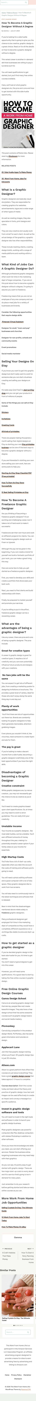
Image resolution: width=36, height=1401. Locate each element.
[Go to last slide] (2, 1299)
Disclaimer (27, 1375)
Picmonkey (8, 1026)
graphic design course (21, 1076)
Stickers (5, 412)
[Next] (33, 1299)
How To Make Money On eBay (14, 1227)
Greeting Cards (8, 425)
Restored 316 (26, 1389)
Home (7, 1375)
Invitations (6, 419)
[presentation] (18, 1295)
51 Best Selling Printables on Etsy (15, 492)
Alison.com (8, 1065)
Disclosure (13, 156)
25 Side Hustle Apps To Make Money (17, 172)
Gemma (6, 31)
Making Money (11, 19)
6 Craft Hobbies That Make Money (8, 1254)
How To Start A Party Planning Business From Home (28, 1256)
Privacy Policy (16, 1375)
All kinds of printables (11, 431)
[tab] (15, 1325)
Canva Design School (14, 998)
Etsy (3, 19)
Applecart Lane (11, 1047)
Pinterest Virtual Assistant (13, 322)
